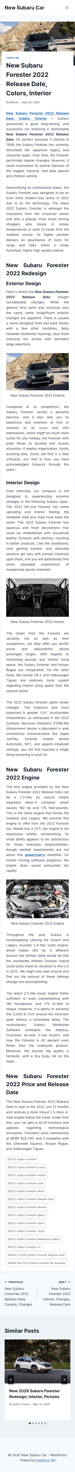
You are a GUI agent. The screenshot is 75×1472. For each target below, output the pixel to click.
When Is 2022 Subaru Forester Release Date (36, 1254)
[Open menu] (66, 8)
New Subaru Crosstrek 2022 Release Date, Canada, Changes (18, 1293)
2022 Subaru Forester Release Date (31, 1199)
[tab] (30, 1423)
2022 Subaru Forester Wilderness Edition (34, 1239)
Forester (12, 57)
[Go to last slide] (11, 1379)
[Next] (64, 1379)
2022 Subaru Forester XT (24, 1247)
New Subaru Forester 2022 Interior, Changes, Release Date (56, 1293)
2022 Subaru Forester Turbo (26, 1231)
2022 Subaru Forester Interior (27, 1175)
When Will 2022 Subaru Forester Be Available (36, 1263)
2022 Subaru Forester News (26, 1191)
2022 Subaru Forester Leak (25, 1183)
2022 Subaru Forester (22, 1159)
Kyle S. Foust (21, 1404)
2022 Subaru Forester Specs (26, 1215)
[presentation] (37, 1361)
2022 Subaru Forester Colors (26, 1167)
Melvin (14, 102)
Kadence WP (46, 1460)
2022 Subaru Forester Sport (26, 1223)
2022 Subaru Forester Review (27, 1207)
